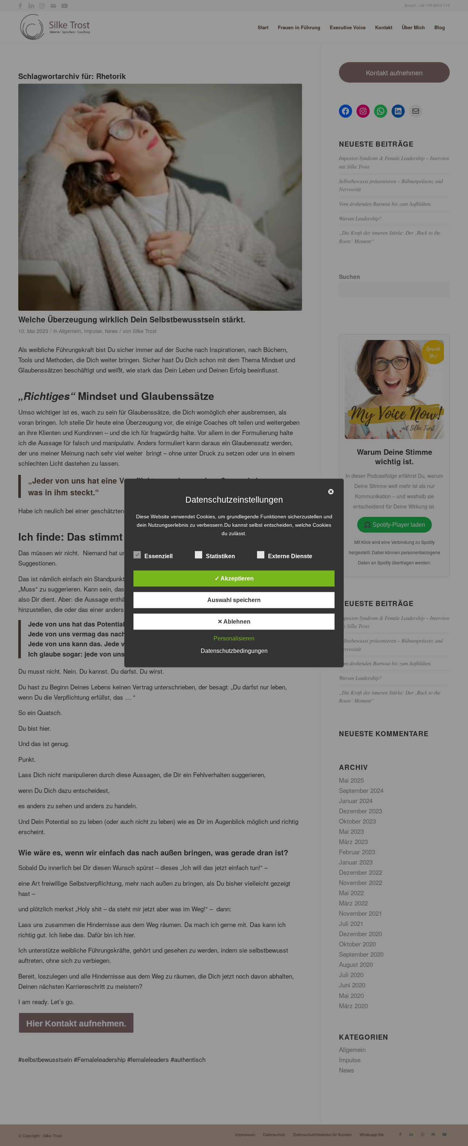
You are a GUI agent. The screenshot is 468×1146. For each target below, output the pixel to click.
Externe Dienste (290, 556)
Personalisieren (234, 638)
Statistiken (220, 556)
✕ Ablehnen (234, 622)
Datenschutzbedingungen (234, 651)
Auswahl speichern (234, 600)
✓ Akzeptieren (234, 578)
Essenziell (158, 556)
